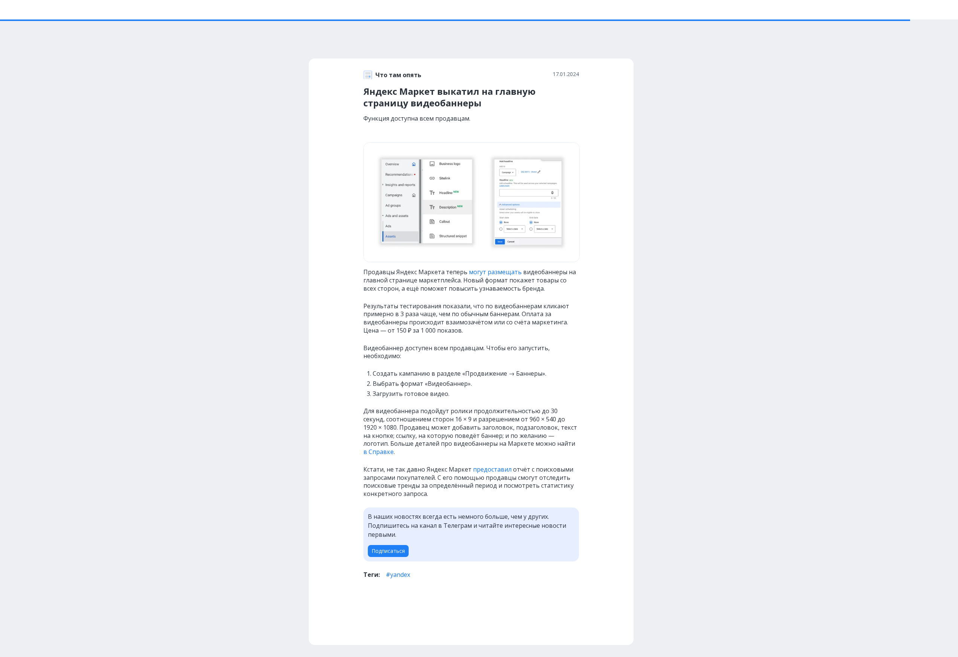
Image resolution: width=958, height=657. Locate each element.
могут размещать (495, 272)
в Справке (378, 452)
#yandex (398, 574)
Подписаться (388, 550)
